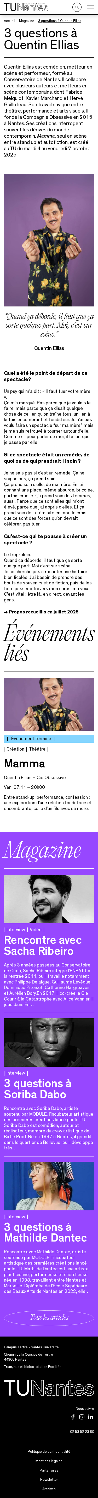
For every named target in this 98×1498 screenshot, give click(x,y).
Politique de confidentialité (49, 1452)
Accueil (9, 21)
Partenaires (49, 1470)
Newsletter (49, 1480)
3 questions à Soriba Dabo (38, 1090)
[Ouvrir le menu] (90, 7)
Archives (49, 1489)
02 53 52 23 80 (82, 1432)
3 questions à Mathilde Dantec (45, 1234)
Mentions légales (49, 1461)
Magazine (26, 21)
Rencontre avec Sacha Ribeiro (43, 947)
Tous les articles (49, 1318)
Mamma (24, 765)
